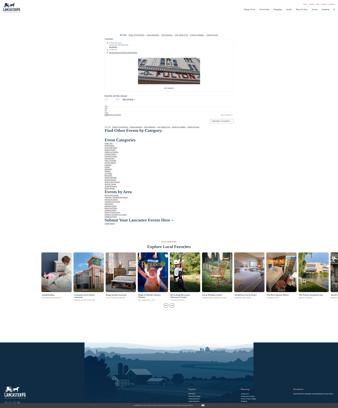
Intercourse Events (111, 200)
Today (117, 99)
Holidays (108, 171)
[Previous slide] (166, 305)
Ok (203, 405)
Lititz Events (109, 204)
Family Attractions (153, 35)
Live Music (108, 173)
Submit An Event (212, 35)
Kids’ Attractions (167, 35)
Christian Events (110, 154)
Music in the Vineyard (112, 182)
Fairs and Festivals (194, 396)
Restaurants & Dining (247, 396)
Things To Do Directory (136, 35)
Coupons (311, 4)
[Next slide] (172, 305)
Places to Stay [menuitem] (302, 9)
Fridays (107, 167)
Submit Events (110, 223)
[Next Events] (111, 99)
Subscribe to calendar (221, 121)
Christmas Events (111, 156)
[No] (336, 405)
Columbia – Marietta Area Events (116, 197)
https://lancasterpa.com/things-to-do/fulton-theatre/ (123, 52)
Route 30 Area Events (112, 212)
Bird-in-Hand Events (112, 195)
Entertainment (109, 158)
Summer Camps (110, 184)
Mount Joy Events (111, 208)
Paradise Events (110, 210)
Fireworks (108, 165)
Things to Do (245, 394)
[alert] (106, 110)
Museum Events (110, 180)
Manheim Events (110, 206)
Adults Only (109, 143)
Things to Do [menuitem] (249, 9)
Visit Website (169, 88)
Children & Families (111, 152)
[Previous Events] (106, 99)
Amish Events (109, 146)
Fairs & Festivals (110, 160)
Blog (317, 4)
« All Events (109, 39)
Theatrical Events (111, 186)
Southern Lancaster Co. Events (116, 214)
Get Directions (113, 47)
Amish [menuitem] (289, 9)
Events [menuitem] (314, 9)
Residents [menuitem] (326, 9)
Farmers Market (110, 163)
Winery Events (110, 188)
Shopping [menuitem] (278, 9)
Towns (305, 4)
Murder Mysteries (111, 178)
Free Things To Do (181, 35)
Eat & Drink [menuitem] (264, 9)
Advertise (324, 4)
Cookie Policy (197, 405)
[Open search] (334, 9)
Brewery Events (110, 150)
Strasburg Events (111, 217)
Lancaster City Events (112, 202)
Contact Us (332, 4)
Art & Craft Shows (111, 148)
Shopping (244, 401)
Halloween (108, 169)
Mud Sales (108, 175)
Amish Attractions (194, 401)
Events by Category (197, 35)
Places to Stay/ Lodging (248, 399)
